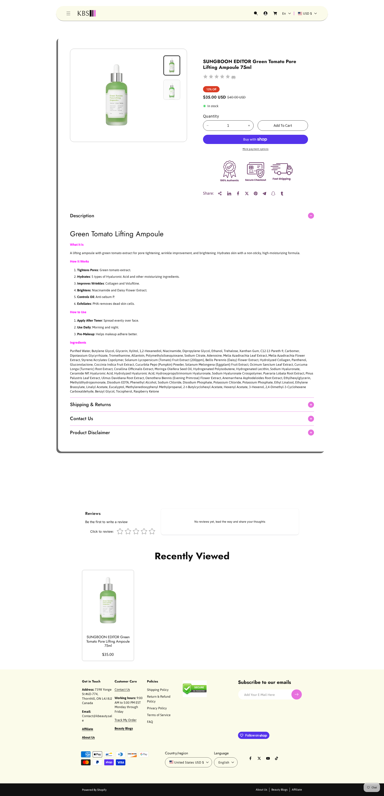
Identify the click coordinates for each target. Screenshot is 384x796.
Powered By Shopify (94, 789)
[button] (68, 13)
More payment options (256, 149)
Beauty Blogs (279, 789)
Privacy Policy (157, 708)
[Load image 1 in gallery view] (171, 65)
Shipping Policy (158, 689)
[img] (216, 77)
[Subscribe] (296, 694)
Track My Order (126, 720)
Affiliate (297, 789)
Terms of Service (159, 715)
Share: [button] (208, 193)
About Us (261, 789)
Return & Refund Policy (158, 699)
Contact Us (122, 689)
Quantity (211, 116)
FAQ (150, 722)
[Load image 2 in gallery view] (171, 90)
